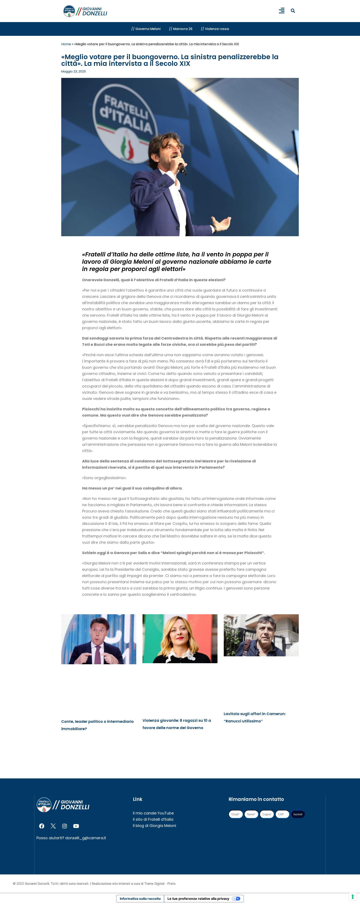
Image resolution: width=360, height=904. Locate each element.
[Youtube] (76, 826)
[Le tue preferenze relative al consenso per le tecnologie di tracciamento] (353, 897)
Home (66, 44)
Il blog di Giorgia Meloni (154, 825)
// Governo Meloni (146, 29)
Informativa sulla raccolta (140, 899)
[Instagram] (64, 826)
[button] (293, 11)
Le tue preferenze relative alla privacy (198, 899)
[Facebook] (41, 826)
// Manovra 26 (180, 29)
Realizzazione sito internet (111, 884)
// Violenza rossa (215, 29)
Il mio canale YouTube (153, 813)
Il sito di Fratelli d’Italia (153, 819)
